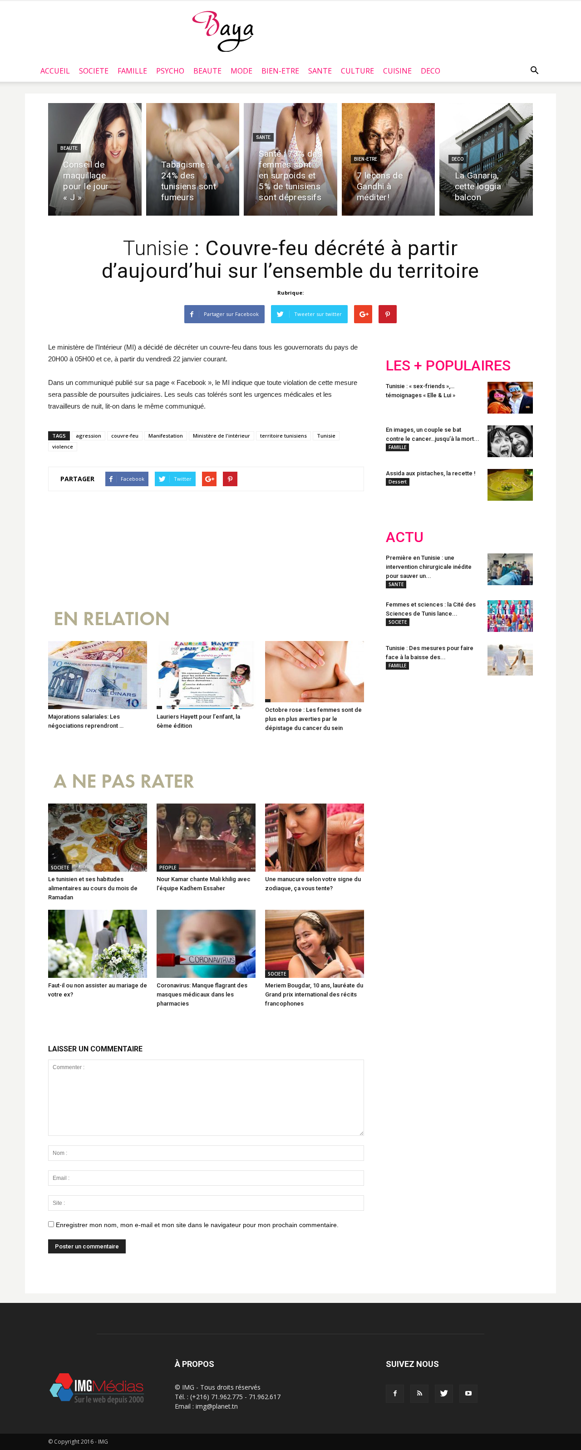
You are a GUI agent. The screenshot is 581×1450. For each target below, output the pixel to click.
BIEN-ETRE (280, 71)
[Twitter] (444, 1394)
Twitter (437, 742)
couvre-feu (124, 435)
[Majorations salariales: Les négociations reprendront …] (97, 675)
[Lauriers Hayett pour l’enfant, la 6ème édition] (206, 675)
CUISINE (397, 71)
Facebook (403, 742)
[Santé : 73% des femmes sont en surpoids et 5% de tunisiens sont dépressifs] (290, 159)
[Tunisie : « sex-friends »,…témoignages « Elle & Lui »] (510, 398)
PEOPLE (167, 867)
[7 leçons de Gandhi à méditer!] (388, 159)
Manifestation (165, 435)
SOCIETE (93, 71)
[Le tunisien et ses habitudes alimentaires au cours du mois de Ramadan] (97, 838)
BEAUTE (207, 71)
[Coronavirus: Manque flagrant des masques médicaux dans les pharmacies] (206, 944)
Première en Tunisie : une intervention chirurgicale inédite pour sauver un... (429, 566)
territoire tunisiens (283, 435)
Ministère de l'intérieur (221, 435)
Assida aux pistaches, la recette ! (431, 473)
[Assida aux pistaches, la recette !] (510, 485)
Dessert (398, 481)
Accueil (55, 71)
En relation (112, 619)
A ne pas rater (124, 781)
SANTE (320, 71)
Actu (404, 537)
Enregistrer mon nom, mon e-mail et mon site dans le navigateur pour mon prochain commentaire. (197, 1224)
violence (62, 446)
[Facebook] (395, 1394)
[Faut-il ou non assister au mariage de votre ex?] (97, 944)
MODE (241, 71)
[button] (534, 71)
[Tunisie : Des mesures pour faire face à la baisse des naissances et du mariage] (510, 660)
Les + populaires (448, 366)
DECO (430, 71)
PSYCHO (170, 71)
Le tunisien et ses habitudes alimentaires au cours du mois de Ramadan (93, 888)
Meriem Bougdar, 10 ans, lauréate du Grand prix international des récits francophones (314, 994)
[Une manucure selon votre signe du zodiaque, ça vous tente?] (314, 838)
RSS (471, 742)
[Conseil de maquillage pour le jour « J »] (95, 159)
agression (88, 435)
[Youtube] (468, 1394)
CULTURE (357, 71)
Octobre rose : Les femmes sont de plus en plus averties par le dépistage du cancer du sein (313, 718)
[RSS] (419, 1394)
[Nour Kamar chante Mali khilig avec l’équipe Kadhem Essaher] (206, 838)
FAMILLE (132, 71)
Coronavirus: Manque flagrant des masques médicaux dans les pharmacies (202, 994)
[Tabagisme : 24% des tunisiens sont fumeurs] (193, 159)
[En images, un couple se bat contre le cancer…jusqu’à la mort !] (510, 441)
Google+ (506, 742)
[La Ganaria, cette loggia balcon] (486, 159)
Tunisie (326, 435)
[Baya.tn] (223, 31)
